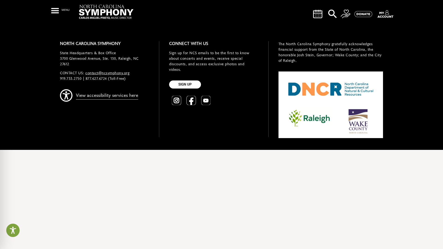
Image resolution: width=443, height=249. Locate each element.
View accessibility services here (107, 95)
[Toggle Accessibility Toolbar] (13, 230)
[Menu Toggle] (60, 10)
